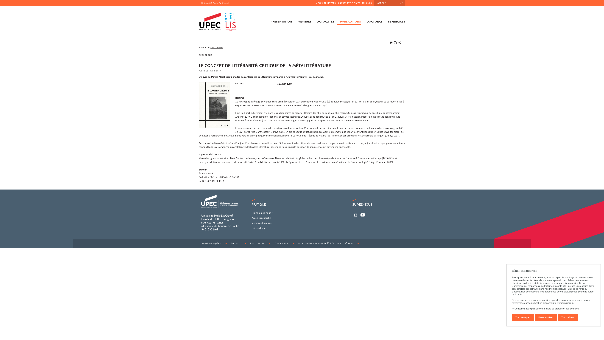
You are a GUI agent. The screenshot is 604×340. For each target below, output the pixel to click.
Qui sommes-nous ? (262, 213)
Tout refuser (567, 317)
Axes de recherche (261, 218)
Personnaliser (545, 317)
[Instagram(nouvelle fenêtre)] (355, 214)
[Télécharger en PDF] (395, 43)
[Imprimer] (391, 43)
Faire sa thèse (259, 228)
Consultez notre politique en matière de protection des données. (547, 308)
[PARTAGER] (399, 43)
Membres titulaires (261, 223)
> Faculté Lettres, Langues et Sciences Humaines (344, 3)
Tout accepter (522, 317)
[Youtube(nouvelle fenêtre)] (362, 214)
